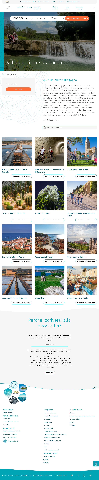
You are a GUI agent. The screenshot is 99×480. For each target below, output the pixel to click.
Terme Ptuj (6, 425)
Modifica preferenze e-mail (52, 437)
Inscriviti (49, 373)
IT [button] (93, 8)
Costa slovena (67, 8)
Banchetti (45, 459)
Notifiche (72, 425)
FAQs (45, 447)
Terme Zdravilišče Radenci (10, 422)
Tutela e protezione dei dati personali (55, 434)
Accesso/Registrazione (74, 1)
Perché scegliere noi (25, 1)
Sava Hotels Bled (8, 412)
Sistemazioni (20, 7)
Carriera (72, 422)
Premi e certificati (75, 419)
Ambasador (60, 1)
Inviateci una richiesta (43, 1)
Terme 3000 (6, 418)
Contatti (53, 1)
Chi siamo (72, 413)
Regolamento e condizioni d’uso (30, 475)
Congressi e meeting (79, 8)
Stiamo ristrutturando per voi (52, 440)
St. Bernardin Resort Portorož (11, 431)
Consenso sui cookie (46, 475)
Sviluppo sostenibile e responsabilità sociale (82, 416)
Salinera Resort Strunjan (10, 434)
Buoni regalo (48, 422)
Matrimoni (46, 462)
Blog (34, 1)
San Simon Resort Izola (9, 437)
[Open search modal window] (90, 8)
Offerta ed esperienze (55, 8)
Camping (29, 7)
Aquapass (47, 425)
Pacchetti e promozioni (37, 8)
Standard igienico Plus (50, 431)
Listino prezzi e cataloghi (51, 450)
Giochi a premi (48, 428)
